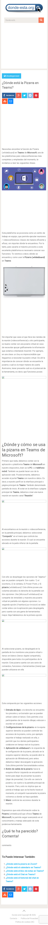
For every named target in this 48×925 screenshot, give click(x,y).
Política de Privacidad (29, 918)
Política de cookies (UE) (24, 922)
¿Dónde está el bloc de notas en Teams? (25, 871)
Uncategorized (12, 76)
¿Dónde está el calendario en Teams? (23, 867)
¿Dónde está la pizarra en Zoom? (21, 864)
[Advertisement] (24, 47)
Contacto (13, 918)
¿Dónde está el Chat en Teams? (20, 874)
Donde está (16, 915)
